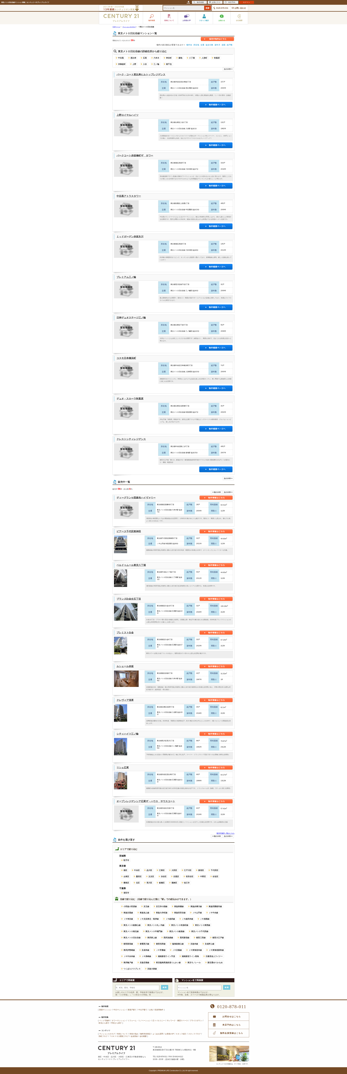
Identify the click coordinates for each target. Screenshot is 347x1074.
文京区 (151, 876)
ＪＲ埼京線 (128, 919)
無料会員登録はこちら (231, 1033)
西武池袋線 (168, 937)
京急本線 (194, 944)
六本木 (156, 58)
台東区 (126, 876)
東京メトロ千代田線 (199, 931)
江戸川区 (188, 870)
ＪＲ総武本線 (187, 919)
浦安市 (126, 893)
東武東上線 (152, 937)
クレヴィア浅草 (125, 700)
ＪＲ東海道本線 (195, 950)
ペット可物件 (104, 1021)
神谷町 (169, 58)
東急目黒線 (128, 913)
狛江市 (187, 883)
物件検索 (200, 2)
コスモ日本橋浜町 (126, 358)
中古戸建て (142, 1010)
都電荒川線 (144, 944)
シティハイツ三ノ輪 (128, 733)
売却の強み (133, 1034)
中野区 (203, 876)
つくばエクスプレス (132, 969)
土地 (151, 1010)
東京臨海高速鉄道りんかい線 (168, 962)
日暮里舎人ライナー (214, 956)
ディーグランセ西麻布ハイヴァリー (136, 497)
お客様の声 (169, 1034)
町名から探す (104, 1023)
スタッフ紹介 (181, 1034)
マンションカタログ (107, 1034)
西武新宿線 (184, 937)
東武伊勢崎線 (129, 950)
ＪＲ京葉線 (177, 950)
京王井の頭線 (161, 906)
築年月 (217, 45)
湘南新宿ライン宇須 (166, 956)
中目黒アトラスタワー (129, 196)
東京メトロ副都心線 (132, 925)
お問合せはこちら (231, 1016)
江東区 (162, 870)
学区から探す (116, 1023)
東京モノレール (194, 962)
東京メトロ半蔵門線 (154, 931)
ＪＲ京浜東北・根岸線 (149, 919)
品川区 (149, 870)
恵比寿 (133, 58)
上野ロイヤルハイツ (128, 115)
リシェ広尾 (123, 767)
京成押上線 (209, 944)
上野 (134, 64)
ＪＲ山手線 (197, 913)
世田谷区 (189, 876)
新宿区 (201, 870)
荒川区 (149, 883)
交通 (202, 45)
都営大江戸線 (218, 937)
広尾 (145, 58)
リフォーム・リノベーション (139, 1021)
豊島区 (126, 883)
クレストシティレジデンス (131, 439)
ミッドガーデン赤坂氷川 (130, 236)
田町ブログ (103, 1036)
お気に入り (216, 2)
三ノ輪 (156, 64)
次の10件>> (228, 69)
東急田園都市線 (215, 906)
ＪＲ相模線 (204, 919)
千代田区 (214, 870)
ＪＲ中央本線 (129, 956)
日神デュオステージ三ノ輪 (131, 317)
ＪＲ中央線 (213, 913)
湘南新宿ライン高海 (190, 956)
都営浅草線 (161, 944)
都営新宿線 (128, 944)
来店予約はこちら (231, 1025)
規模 (223, 45)
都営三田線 (201, 937)
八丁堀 (192, 58)
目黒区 (176, 876)
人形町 (204, 58)
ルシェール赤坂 (125, 666)
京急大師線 (152, 969)
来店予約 (231, 2)
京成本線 (145, 950)
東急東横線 (179, 906)
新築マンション (105, 1010)
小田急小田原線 (130, 906)
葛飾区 (174, 883)
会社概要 (143, 1036)
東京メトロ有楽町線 (179, 925)
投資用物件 (159, 1010)
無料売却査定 (145, 1034)
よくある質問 (158, 1034)
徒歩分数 (209, 45)
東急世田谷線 (180, 913)
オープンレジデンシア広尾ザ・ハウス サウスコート (146, 801)
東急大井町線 (161, 913)
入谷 (145, 64)
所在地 (196, 45)
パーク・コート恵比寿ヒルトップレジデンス (141, 74)
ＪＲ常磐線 (161, 950)
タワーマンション (119, 1021)
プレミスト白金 (125, 632)
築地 (180, 58)
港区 (125, 870)
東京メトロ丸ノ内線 (155, 925)
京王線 (146, 906)
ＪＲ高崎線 (146, 956)
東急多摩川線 (196, 906)
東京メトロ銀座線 (176, 931)
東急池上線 (144, 913)
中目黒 (121, 58)
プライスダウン (196, 1021)
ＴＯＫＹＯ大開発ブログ (119, 1036)
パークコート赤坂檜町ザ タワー (135, 155)
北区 (138, 883)
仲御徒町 (122, 64)
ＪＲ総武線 (170, 919)
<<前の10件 (216, 492)
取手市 (126, 860)
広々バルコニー (158, 1021)
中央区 (137, 870)
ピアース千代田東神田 (129, 531)
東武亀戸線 (128, 962)
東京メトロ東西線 (202, 925)
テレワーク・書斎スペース (177, 1021)
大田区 (174, 870)
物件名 (189, 45)
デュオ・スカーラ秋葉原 (130, 398)
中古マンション (119, 1010)
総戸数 (229, 45)
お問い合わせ (240, 8)
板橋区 (162, 883)
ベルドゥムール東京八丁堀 (131, 565)
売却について (122, 1034)
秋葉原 (217, 58)
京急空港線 (144, 962)
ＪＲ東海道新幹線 (216, 950)
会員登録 (134, 1036)
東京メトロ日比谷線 (132, 937)
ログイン (246, 2)
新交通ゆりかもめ (215, 962)
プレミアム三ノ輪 (126, 277)
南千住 (169, 64)
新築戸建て (132, 1010)
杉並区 (215, 876)
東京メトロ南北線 (131, 931)
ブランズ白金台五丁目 (129, 598)
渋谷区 (164, 876)
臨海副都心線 (178, 944)
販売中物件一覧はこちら (225, 833)
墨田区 (139, 876)
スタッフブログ (194, 1034)
